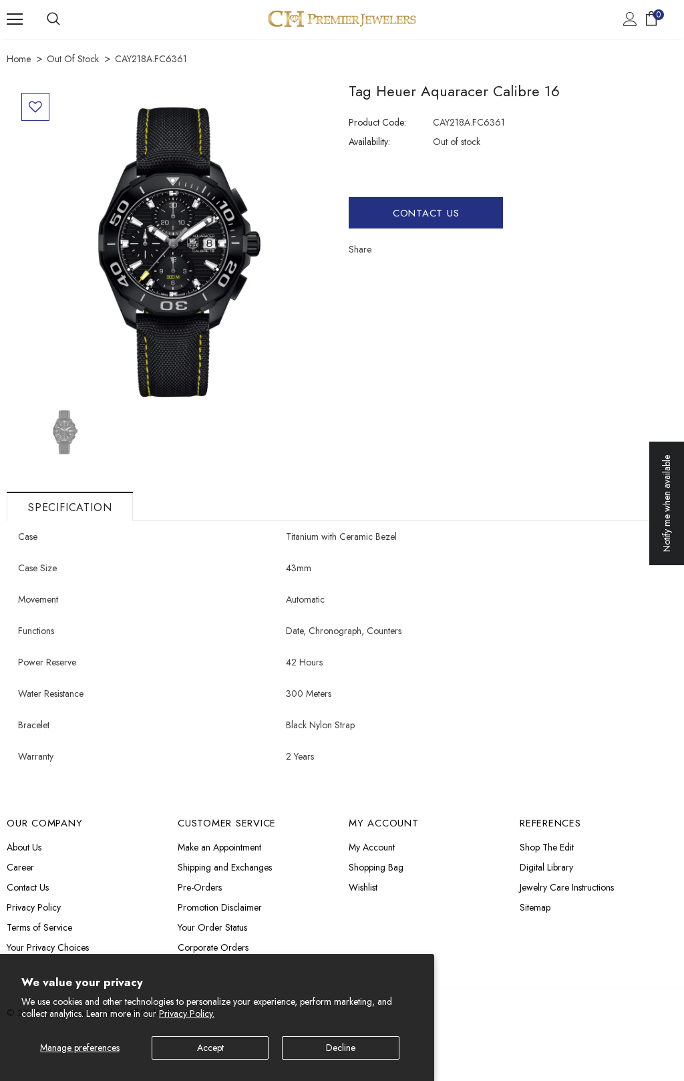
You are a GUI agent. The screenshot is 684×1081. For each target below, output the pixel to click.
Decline (340, 1047)
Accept (210, 1047)
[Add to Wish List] (35, 107)
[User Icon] (630, 19)
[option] (174, 246)
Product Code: (377, 122)
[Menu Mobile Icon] (15, 19)
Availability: (369, 141)
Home (19, 58)
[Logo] (342, 19)
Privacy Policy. (186, 1013)
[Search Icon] (53, 19)
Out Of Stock (73, 58)
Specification (70, 507)
